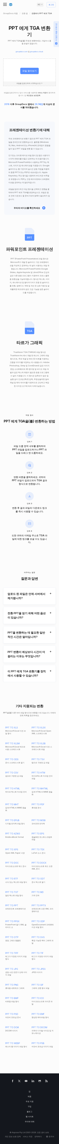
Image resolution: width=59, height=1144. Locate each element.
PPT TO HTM (38, 772)
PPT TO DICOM (39, 1027)
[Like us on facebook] (12, 1081)
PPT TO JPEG (39, 969)
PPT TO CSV (11, 772)
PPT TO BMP (11, 998)
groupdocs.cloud (36, 52)
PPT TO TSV (38, 759)
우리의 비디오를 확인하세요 (27, 208)
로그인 (51, 5)
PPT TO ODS (11, 759)
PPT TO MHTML (40, 788)
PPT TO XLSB (39, 743)
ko (39, 5)
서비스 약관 (42, 93)
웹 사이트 (29, 1116)
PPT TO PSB (38, 1043)
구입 (29, 1106)
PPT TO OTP (11, 937)
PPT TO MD (38, 892)
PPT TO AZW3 (12, 833)
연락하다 (38, 1136)
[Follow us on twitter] (19, 1081)
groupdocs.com (22, 52)
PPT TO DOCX (39, 862)
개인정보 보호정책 (33, 95)
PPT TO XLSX (39, 727)
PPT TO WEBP (12, 1043)
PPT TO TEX (38, 849)
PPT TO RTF (11, 878)
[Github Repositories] (39, 1081)
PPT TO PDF (38, 804)
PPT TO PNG (11, 985)
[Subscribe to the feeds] (46, 1081)
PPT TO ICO (38, 998)
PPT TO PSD (11, 1014)
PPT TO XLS (11, 727)
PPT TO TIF (37, 953)
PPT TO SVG (38, 937)
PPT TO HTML (12, 788)
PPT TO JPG (11, 969)
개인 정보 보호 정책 (13, 1136)
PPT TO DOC (12, 862)
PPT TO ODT (38, 878)
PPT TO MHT (12, 804)
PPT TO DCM (12, 1027)
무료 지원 (29, 1101)
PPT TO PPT (11, 905)
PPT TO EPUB (12, 820)
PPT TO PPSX (12, 921)
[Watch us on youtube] (26, 1081)
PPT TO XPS (11, 849)
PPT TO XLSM (12, 743)
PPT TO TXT (11, 892)
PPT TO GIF (37, 985)
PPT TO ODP (38, 921)
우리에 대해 (29, 1121)
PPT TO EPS (38, 833)
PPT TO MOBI (39, 820)
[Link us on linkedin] (33, 1081)
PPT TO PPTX (39, 905)
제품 (29, 1096)
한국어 (51, 1136)
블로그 (29, 1111)
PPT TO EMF (38, 1014)
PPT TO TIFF (11, 953)
